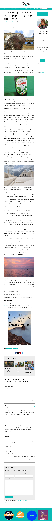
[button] (42, 60)
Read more (42, 72)
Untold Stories (15, 348)
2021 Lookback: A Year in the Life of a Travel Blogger (29, 373)
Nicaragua (8, 348)
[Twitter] (18, 353)
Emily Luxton (8, 396)
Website (25, 473)
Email (16, 473)
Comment (7, 478)
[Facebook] (16, 353)
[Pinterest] (20, 353)
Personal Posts (35, 8)
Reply (33, 387)
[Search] (47, 8)
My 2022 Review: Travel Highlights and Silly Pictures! (8, 370)
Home (5, 8)
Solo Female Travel (27, 8)
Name (6, 473)
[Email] (23, 353)
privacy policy (21, 27)
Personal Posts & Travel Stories (9, 21)
